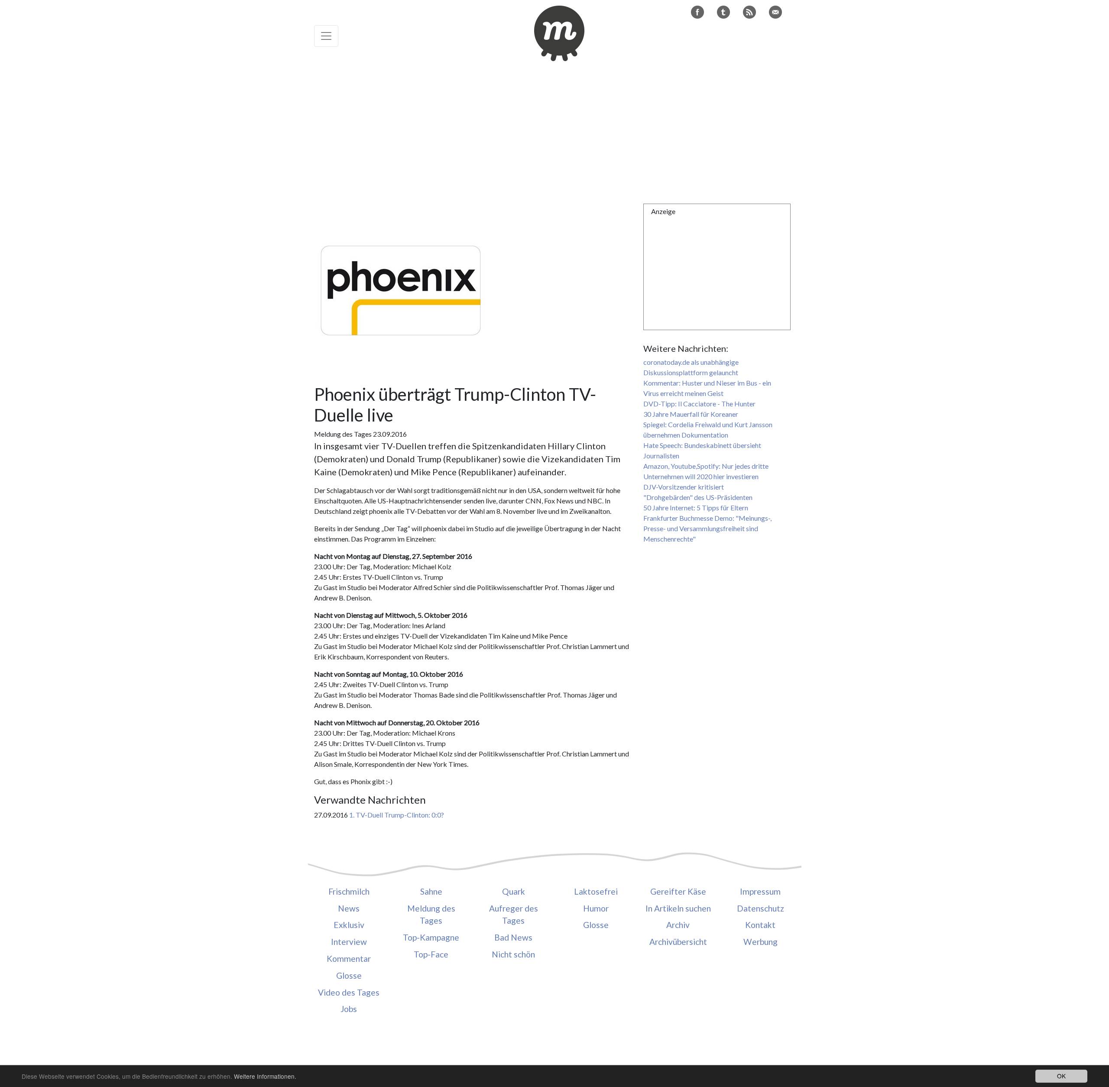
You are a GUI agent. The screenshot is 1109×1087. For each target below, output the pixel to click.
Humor (596, 908)
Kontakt (760, 925)
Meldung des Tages (431, 914)
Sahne (431, 891)
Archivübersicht (678, 942)
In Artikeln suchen (678, 908)
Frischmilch (349, 891)
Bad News (513, 937)
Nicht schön (513, 954)
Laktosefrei (596, 891)
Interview (349, 942)
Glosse (349, 975)
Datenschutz (760, 908)
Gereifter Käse (678, 891)
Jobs (348, 1009)
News (349, 908)
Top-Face (431, 954)
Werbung (760, 942)
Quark (513, 891)
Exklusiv (349, 925)
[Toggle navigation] (326, 36)
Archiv (678, 925)
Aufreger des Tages (513, 914)
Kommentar (349, 959)
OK (1061, 1075)
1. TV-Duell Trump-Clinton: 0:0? (396, 815)
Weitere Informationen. (265, 1076)
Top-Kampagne (431, 937)
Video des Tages (348, 992)
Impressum (760, 891)
